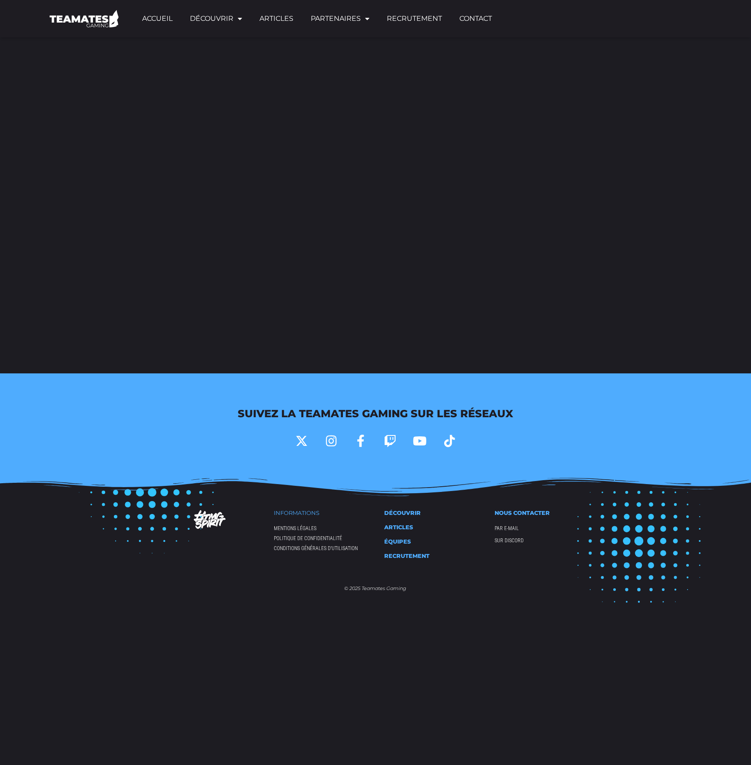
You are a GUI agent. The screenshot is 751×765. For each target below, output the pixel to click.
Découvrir (402, 512)
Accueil (157, 18)
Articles (276, 18)
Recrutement (414, 18)
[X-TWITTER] (302, 441)
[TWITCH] (390, 441)
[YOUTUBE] (420, 441)
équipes (397, 541)
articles (398, 527)
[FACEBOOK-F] (361, 441)
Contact (475, 18)
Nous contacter (522, 512)
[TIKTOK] (449, 441)
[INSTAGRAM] (331, 441)
